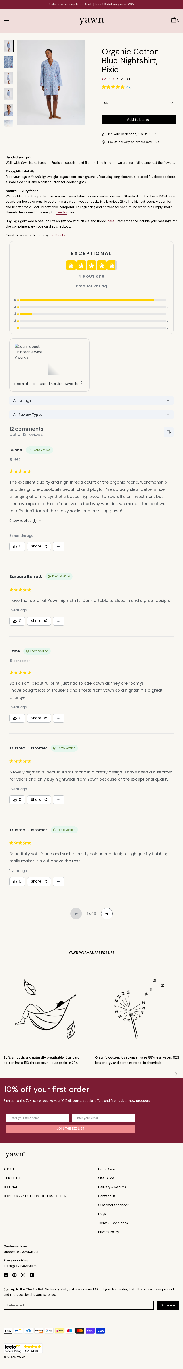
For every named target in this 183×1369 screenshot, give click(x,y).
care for (61, 212)
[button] (174, 21)
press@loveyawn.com (20, 1266)
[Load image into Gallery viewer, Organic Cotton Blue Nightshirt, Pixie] (9, 46)
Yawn (21, 1357)
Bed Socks (57, 235)
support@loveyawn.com (22, 1252)
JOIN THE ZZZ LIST (70, 1128)
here (111, 221)
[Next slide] (174, 1074)
